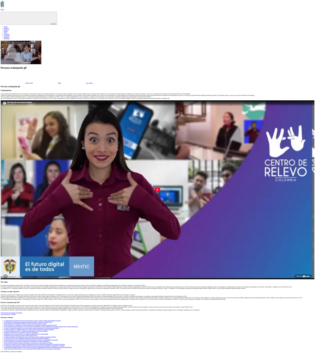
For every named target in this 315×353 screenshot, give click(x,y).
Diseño (6, 26)
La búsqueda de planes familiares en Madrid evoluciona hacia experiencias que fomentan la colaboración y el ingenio (34, 346)
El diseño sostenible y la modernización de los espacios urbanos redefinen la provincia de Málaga (29, 329)
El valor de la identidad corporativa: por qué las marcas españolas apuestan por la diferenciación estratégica (31, 328)
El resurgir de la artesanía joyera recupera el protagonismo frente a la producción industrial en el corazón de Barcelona (34, 344)
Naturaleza (7, 38)
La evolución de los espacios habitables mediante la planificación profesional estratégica (26, 338)
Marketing (6, 37)
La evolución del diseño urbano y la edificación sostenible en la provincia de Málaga (26, 331)
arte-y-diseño (89, 83)
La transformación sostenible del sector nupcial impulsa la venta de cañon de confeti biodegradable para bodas (32, 320)
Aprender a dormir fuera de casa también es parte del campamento (21, 332)
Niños (5, 32)
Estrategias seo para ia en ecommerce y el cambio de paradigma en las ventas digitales (26, 334)
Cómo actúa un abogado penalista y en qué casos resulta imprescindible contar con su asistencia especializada (32, 348)
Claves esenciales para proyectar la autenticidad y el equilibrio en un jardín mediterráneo (26, 341)
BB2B (2, 9)
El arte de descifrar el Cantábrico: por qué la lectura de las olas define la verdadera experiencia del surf (30, 325)
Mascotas (6, 28)
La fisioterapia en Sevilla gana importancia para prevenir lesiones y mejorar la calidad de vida (28, 322)
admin (59, 83)
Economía (6, 34)
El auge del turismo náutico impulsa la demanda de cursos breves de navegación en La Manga (28, 343)
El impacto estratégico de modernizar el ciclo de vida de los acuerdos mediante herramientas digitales (30, 337)
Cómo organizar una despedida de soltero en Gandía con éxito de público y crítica (25, 323)
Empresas (6, 29)
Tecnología (7, 35)
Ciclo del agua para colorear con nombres (11, 312)
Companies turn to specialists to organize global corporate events (20, 335)
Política (6, 31)
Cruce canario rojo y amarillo (8, 314)
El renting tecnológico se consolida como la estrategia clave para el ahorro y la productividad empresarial (31, 340)
